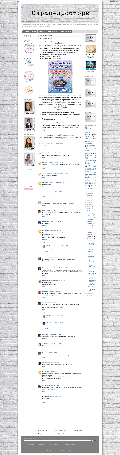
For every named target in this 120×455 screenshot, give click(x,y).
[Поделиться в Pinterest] (62, 143)
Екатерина (45, 334)
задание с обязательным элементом (90, 141)
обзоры (92, 186)
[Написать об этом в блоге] (58, 143)
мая (89, 230)
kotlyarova (45, 162)
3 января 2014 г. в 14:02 (58, 280)
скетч (86, 158)
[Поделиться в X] (59, 143)
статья (86, 183)
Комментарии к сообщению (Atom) (57, 434)
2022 (88, 195)
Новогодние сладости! (91, 277)
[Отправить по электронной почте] (56, 143)
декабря (90, 215)
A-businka (45, 343)
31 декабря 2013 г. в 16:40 (56, 162)
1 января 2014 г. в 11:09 (57, 201)
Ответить (44, 157)
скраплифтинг (91, 185)
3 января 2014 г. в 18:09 (53, 291)
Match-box (87, 188)
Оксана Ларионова (47, 173)
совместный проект (90, 160)
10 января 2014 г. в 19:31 (56, 396)
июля (90, 225)
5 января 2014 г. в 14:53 (55, 343)
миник (86, 186)
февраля (91, 236)
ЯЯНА (44, 302)
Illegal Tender (46, 221)
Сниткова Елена (47, 257)
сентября (91, 221)
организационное (89, 182)
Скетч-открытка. (91, 270)
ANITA (44, 385)
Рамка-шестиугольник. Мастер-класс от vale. (92, 243)
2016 (88, 208)
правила (92, 189)
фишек (74, 52)
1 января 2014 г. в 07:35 (56, 191)
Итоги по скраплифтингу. (92, 253)
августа (90, 223)
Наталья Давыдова (48, 268)
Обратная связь (66, 31)
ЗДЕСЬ (63, 43)
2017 (88, 206)
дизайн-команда (90, 145)
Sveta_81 (44, 143)
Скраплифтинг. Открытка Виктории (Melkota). (92, 282)
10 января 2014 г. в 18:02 (55, 371)
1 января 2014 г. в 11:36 (51, 210)
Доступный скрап (65, 47)
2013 (88, 293)
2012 (88, 296)
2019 (88, 202)
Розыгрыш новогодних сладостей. (91, 266)
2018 (88, 204)
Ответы (46, 243)
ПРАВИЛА (41, 444)
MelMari (44, 291)
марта (90, 234)
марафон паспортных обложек (89, 151)
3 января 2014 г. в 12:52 (60, 268)
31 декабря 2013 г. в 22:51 (62, 182)
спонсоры (87, 189)
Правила (42, 31)
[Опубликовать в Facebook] (61, 143)
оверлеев (68, 52)
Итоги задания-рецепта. (92, 274)
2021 (88, 198)
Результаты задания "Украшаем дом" (91, 288)
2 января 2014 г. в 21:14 (62, 245)
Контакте (49, 129)
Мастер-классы (53, 31)
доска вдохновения (90, 174)
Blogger (71, 450)
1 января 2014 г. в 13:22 (56, 221)
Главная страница (30, 31)
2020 (88, 200)
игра (93, 188)
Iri (42, 352)
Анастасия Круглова (48, 182)
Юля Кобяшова (50, 245)
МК (95, 153)
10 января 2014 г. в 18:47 (53, 385)
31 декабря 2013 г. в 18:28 (61, 173)
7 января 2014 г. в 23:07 (62, 315)
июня (90, 228)
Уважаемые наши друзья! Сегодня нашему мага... (91, 260)
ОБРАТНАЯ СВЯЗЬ (69, 444)
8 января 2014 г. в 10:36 (52, 362)
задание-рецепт (89, 169)
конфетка (45, 145)
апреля (90, 232)
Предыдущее (77, 430)
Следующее (42, 430)
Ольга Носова (46, 201)
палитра (91, 162)
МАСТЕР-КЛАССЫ (54, 444)
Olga (43, 210)
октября (90, 219)
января (90, 238)
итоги (87, 135)
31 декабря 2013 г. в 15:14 (55, 153)
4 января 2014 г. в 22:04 (52, 302)
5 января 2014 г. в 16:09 (50, 352)
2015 (88, 211)
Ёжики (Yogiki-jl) (47, 280)
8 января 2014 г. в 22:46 (56, 322)
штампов (61, 52)
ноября (90, 217)
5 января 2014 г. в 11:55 (55, 334)
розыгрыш (94, 183)
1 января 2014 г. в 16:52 (58, 257)
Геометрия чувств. (91, 248)
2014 (88, 213)
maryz (44, 362)
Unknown (45, 153)
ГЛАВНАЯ (31, 444)
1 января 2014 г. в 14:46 (54, 230)
